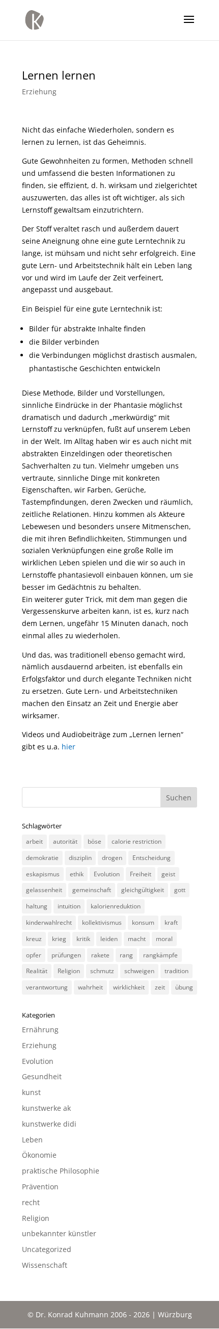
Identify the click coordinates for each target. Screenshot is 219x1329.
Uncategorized (46, 1249)
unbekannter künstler (59, 1233)
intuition (69, 906)
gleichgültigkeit (142, 889)
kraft (171, 922)
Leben (32, 1139)
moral (164, 938)
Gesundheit (42, 1076)
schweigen (139, 971)
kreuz (34, 938)
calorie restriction (136, 841)
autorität (65, 841)
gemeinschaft (91, 889)
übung (184, 987)
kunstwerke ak (46, 1108)
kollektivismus (102, 922)
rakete (100, 955)
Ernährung (40, 1029)
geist (168, 874)
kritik (83, 938)
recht (31, 1202)
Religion (69, 971)
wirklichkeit (129, 987)
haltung (36, 906)
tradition (176, 971)
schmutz (102, 971)
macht (137, 938)
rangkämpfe (160, 955)
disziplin (80, 857)
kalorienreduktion (116, 906)
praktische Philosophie (60, 1171)
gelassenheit (44, 889)
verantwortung (47, 987)
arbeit (34, 841)
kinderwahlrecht (49, 922)
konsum (143, 922)
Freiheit (140, 874)
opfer (33, 955)
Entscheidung (151, 857)
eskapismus (43, 874)
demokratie (42, 857)
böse (94, 841)
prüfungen (66, 955)
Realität (36, 971)
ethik (77, 874)
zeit (160, 987)
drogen (112, 857)
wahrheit (90, 987)
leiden (109, 938)
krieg (59, 938)
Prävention (40, 1186)
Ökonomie (39, 1155)
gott (179, 889)
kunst (31, 1092)
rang (126, 955)
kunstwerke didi (49, 1124)
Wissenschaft (44, 1265)
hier (68, 746)
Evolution (107, 874)
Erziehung (39, 91)
